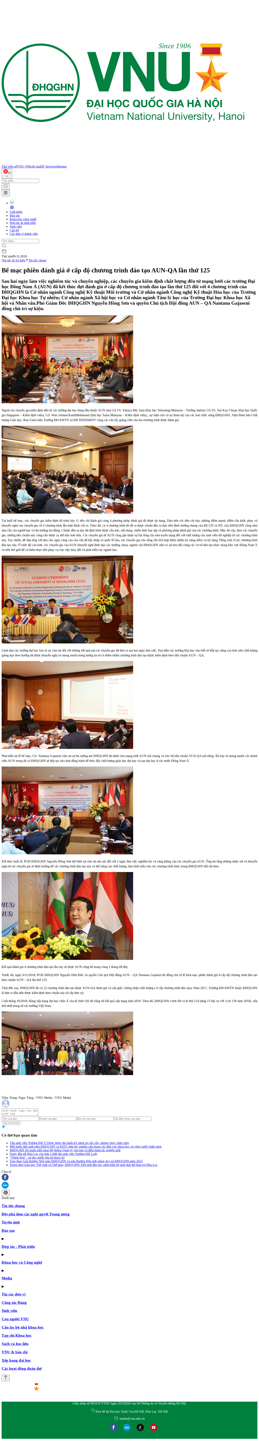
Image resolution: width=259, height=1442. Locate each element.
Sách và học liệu (15, 1344)
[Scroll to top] (6, 1378)
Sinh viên (16, 226)
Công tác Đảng (14, 1302)
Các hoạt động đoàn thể (22, 1368)
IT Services (49, 166)
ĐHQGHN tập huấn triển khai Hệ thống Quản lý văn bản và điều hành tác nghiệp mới (65, 1150)
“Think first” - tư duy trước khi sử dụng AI (37, 1157)
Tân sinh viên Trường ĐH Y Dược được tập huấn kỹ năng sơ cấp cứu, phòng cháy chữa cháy (69, 1143)
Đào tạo (15, 215)
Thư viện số (9, 166)
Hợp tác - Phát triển (18, 1246)
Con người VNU (15, 1319)
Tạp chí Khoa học (17, 1335)
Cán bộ (14, 230)
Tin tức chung (37, 260)
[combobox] (7, 173)
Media (7, 1278)
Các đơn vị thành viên (24, 233)
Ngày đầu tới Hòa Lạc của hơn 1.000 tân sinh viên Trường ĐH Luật (53, 1154)
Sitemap (61, 166)
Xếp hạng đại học (16, 1360)
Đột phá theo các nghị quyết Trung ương (36, 1214)
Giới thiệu (16, 212)
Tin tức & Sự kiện (13, 260)
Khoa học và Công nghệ (22, 1262)
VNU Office (25, 166)
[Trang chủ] (123, 163)
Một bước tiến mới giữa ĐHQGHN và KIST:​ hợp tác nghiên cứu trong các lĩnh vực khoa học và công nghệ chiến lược (86, 1146)
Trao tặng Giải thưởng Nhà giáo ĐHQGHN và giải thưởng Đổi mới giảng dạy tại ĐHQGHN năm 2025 (76, 1161)
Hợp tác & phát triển (23, 223)
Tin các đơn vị (13, 1294)
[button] (129, 1178)
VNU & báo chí (15, 1352)
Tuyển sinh (11, 1222)
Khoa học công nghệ (23, 219)
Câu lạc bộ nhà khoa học (23, 1327)
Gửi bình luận (11, 1123)
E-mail (37, 166)
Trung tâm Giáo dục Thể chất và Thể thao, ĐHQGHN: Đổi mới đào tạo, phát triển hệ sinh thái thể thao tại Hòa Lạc (83, 1165)
